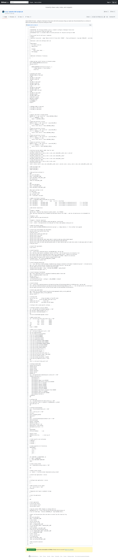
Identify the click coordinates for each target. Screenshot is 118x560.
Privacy (44, 556)
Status (52, 556)
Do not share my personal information (82, 556)
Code (5, 16)
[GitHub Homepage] (29, 556)
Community (57, 556)
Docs (61, 556)
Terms (41, 556)
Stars (21, 16)
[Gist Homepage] (5, 2)
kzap (6, 12)
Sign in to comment (69, 549)
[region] (59, 285)
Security (48, 556)
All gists (31, 2)
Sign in (109, 2)
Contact (65, 556)
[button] (104, 17)
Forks (29, 16)
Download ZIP (112, 16)
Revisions (13, 16)
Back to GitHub (37, 2)
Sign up (114, 2)
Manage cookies (71, 556)
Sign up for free (31, 549)
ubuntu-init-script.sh (16, 12)
